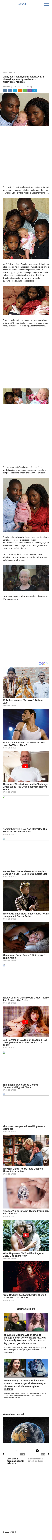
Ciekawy (29, 87)
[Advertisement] (26, 38)
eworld (22, 4)
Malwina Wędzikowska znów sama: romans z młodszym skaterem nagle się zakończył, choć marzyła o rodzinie (24, 1384)
